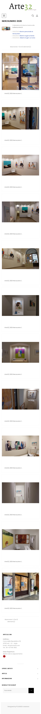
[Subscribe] (31, 690)
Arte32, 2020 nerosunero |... (13, 93)
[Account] (37, 16)
